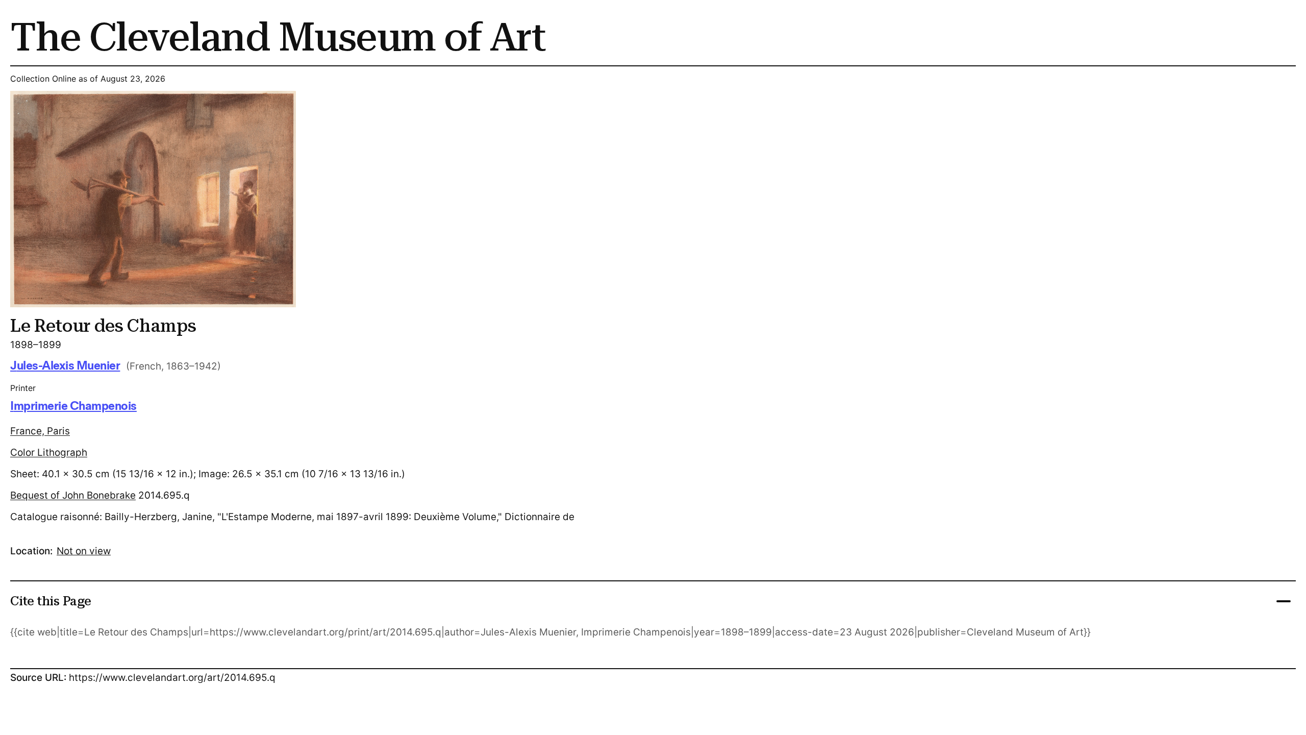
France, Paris (40, 431)
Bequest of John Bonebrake (73, 495)
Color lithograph (48, 452)
